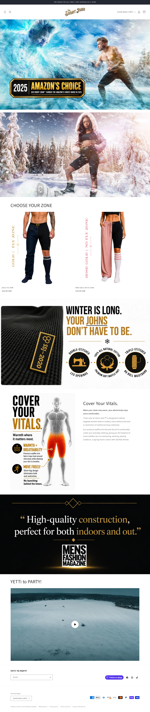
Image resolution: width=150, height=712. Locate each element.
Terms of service (65, 706)
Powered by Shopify (30, 706)
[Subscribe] (50, 677)
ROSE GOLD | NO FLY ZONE (84, 288)
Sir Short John (19, 706)
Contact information (79, 706)
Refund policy (43, 706)
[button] (5, 12)
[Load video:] (75, 624)
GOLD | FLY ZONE (7, 288)
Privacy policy (53, 706)
